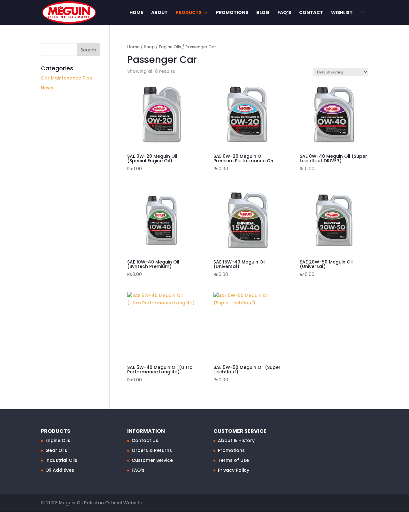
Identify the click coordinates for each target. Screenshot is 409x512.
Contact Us (145, 440)
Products (189, 13)
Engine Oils (170, 47)
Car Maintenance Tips (66, 78)
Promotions (232, 13)
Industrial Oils (61, 460)
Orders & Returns (152, 450)
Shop (149, 47)
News (47, 88)
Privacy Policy (233, 470)
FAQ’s (284, 13)
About (159, 13)
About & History (236, 440)
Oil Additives (59, 470)
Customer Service (152, 460)
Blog (262, 13)
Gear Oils (56, 450)
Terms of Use (233, 460)
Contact (311, 13)
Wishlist (342, 13)
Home (136, 13)
